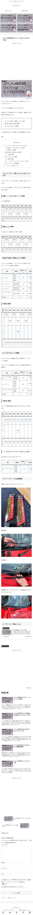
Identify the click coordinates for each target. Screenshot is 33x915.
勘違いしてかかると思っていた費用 (16, 147)
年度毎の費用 (10, 154)
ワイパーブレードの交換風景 (12, 163)
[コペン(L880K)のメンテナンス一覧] (8, 27)
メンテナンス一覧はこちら (11, 165)
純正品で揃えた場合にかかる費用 (13, 152)
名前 (3, 862)
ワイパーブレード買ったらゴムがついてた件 (16, 145)
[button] (29, 438)
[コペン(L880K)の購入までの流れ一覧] (8, 18)
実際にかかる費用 (11, 150)
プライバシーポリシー (9, 910)
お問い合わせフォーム (24, 910)
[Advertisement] (16, 61)
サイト (3, 874)
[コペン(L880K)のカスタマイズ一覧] (25, 18)
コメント (4, 844)
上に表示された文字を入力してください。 (13, 886)
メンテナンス (5, 646)
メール (3, 868)
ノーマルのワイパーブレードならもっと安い (18, 161)
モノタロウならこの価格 (11, 156)
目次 (14, 142)
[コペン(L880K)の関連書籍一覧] (25, 27)
